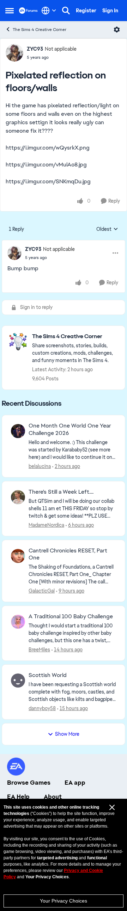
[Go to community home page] (28, 10)
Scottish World (48, 675)
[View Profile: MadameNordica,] (18, 497)
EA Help (18, 797)
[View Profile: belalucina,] (18, 431)
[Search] (66, 10)
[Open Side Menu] (9, 10)
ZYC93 (35, 49)
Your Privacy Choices (63, 901)
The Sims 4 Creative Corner (39, 29)
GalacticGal (42, 591)
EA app (75, 782)
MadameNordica (46, 525)
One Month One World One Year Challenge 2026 (70, 429)
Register (86, 10)
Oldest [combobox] (107, 229)
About (53, 797)
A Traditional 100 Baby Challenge (71, 616)
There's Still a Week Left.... (61, 491)
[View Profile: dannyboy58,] (18, 680)
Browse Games (28, 782)
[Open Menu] (117, 29)
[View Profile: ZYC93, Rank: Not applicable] (14, 53)
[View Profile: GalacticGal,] (18, 556)
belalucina (40, 466)
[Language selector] (48, 11)
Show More (67, 734)
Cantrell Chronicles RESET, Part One (68, 554)
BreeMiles (39, 649)
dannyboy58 (42, 708)
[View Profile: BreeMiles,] (18, 622)
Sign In (110, 10)
